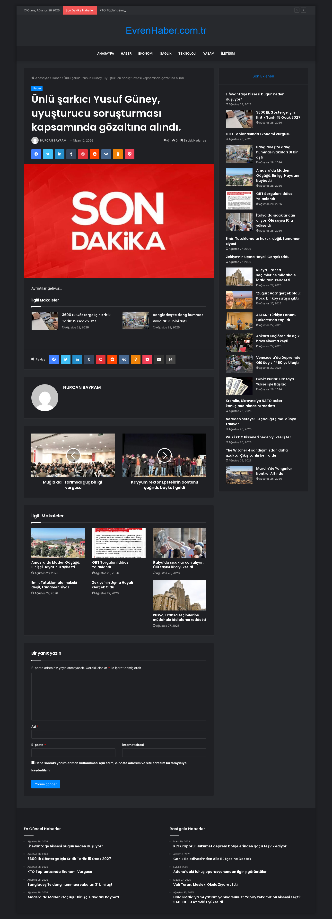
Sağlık (166, 53)
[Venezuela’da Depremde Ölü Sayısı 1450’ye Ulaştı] (239, 364)
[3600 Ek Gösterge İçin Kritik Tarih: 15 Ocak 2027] (45, 321)
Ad (34, 726)
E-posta (38, 745)
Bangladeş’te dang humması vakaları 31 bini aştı (277, 152)
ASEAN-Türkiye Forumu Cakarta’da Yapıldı (276, 317)
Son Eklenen (263, 76)
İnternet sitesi (133, 745)
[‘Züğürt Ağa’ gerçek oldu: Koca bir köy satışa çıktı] (239, 300)
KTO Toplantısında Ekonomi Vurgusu (126, 10)
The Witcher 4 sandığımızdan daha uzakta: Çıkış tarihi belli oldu (257, 453)
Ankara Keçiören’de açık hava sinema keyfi (277, 338)
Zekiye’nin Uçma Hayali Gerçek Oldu (112, 585)
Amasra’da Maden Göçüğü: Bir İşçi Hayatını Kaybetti (55, 564)
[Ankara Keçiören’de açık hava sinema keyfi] (239, 343)
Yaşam (208, 53)
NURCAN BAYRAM (53, 140)
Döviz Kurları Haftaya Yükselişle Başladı (275, 382)
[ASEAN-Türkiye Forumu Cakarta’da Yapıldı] (239, 321)
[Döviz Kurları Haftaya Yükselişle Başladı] (239, 386)
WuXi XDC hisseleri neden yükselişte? (258, 437)
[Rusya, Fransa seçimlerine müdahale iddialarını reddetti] (179, 595)
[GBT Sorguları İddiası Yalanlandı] (119, 543)
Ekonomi (145, 53)
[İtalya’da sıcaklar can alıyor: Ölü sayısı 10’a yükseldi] (179, 543)
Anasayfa (105, 53)
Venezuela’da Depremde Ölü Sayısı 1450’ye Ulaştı (278, 360)
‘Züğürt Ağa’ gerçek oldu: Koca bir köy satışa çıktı (278, 296)
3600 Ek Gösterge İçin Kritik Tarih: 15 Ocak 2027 (278, 115)
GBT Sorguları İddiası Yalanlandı (111, 564)
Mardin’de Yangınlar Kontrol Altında (274, 471)
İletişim (228, 53)
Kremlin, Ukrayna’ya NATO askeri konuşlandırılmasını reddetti (254, 403)
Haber (126, 53)
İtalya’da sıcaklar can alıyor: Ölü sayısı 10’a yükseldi (178, 564)
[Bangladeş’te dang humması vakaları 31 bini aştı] (135, 320)
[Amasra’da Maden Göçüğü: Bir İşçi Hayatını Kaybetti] (58, 543)
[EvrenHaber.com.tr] (166, 30)
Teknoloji (187, 53)
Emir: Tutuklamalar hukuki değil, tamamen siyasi (54, 585)
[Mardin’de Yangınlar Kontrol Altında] (239, 475)
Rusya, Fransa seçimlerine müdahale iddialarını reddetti (179, 617)
